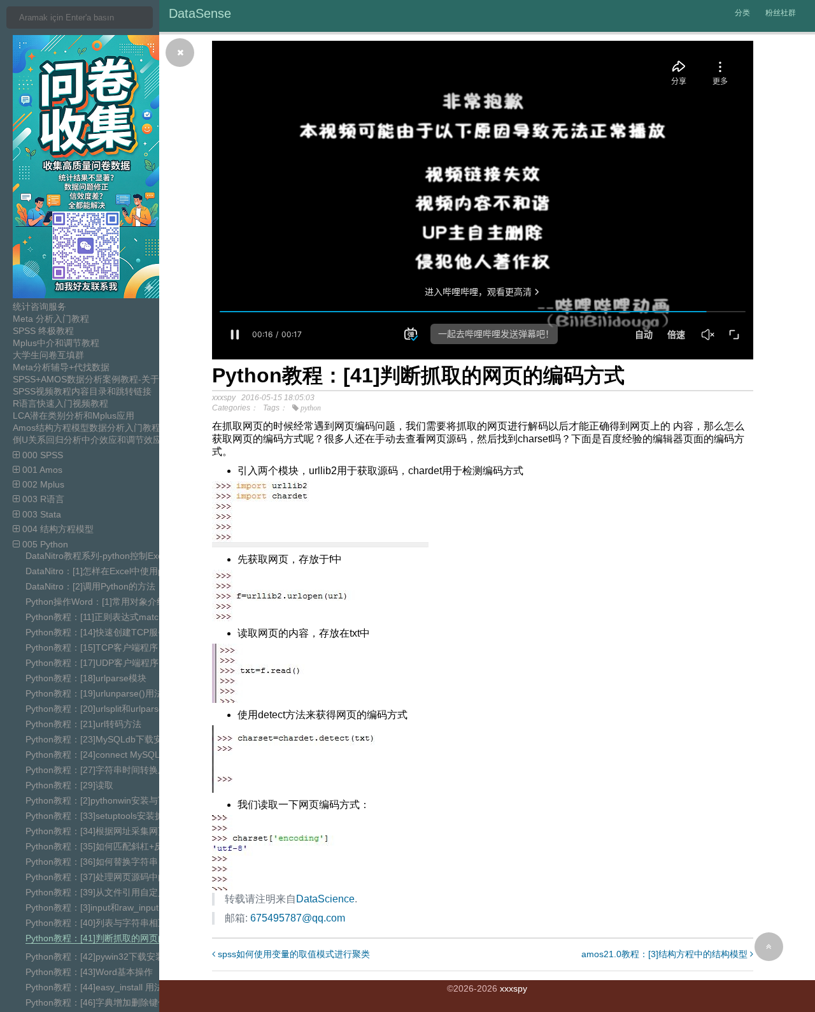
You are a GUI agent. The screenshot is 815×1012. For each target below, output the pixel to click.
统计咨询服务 (39, 306)
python (311, 408)
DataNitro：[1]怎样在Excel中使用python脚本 (114, 571)
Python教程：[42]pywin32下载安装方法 (103, 956)
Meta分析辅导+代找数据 (61, 367)
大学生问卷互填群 (48, 355)
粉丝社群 (780, 12)
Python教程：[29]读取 (69, 785)
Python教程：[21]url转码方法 (83, 724)
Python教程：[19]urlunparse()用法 (94, 693)
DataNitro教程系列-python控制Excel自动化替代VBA (128, 556)
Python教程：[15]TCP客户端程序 (91, 647)
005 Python (44, 544)
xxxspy (513, 988)
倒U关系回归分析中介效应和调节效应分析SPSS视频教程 (125, 440)
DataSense (200, 13)
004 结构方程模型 (57, 529)
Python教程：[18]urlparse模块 (85, 678)
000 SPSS (41, 455)
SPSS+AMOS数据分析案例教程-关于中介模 (99, 379)
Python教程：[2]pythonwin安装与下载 (100, 800)
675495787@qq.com (297, 918)
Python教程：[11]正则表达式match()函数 (106, 617)
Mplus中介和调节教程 (56, 343)
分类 (742, 12)
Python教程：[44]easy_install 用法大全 (103, 987)
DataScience (325, 898)
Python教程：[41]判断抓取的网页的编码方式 (113, 938)
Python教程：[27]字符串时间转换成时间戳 (109, 770)
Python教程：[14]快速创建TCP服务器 (100, 632)
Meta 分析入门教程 (51, 319)
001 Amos (41, 470)
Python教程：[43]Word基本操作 (89, 972)
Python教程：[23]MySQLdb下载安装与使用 (111, 739)
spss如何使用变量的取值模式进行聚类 (292, 954)
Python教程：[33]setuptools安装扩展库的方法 (116, 816)
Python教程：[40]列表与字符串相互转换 (105, 923)
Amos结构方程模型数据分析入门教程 (86, 428)
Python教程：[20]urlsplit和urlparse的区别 (107, 709)
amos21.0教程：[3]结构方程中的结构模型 (665, 954)
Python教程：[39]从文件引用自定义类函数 (109, 892)
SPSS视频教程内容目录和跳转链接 (82, 391)
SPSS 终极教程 (43, 331)
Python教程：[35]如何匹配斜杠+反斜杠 (103, 846)
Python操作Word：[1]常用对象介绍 (95, 601)
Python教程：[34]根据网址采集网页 (96, 831)
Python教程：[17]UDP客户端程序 (92, 663)
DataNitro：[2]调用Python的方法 (90, 586)
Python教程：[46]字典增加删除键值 (96, 1002)
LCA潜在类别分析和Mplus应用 (73, 415)
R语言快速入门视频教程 (60, 403)
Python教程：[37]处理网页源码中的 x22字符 (113, 877)
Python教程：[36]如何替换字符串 (91, 862)
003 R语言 (42, 499)
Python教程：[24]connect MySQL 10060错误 (115, 754)
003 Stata (40, 514)
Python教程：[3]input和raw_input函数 (100, 907)
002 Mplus (42, 484)
